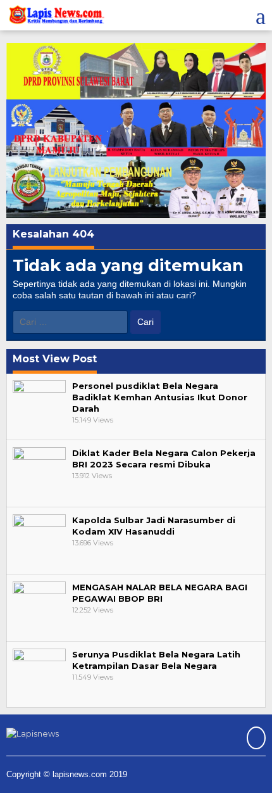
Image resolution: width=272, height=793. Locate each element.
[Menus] (261, 15)
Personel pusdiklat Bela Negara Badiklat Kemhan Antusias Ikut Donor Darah (159, 397)
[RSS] (255, 739)
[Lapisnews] (55, 17)
